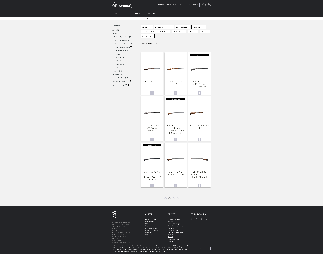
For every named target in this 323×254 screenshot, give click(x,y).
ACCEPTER (202, 248)
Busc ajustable (181, 27)
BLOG (144, 13)
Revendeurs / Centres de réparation (175, 227)
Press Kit (170, 237)
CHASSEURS (127, 13)
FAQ (146, 224)
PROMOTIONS (153, 13)
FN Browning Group (151, 228)
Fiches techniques (173, 239)
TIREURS (137, 13)
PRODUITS (117, 13)
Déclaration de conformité (176, 232)
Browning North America (152, 230)
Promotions (148, 232)
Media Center (172, 234)
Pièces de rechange (174, 224)
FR (209, 5)
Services (170, 221)
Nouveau (204, 31)
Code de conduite (150, 234)
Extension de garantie (174, 219)
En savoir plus (165, 251)
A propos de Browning (151, 219)
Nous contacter (149, 221)
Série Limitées (146, 36)
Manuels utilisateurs (174, 230)
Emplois (147, 226)
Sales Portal (171, 241)
